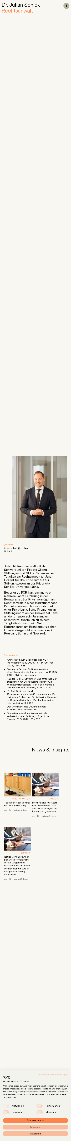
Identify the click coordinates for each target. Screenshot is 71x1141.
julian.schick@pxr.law (16, 548)
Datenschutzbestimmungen (53, 1074)
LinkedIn (8, 551)
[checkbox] (6, 1106)
